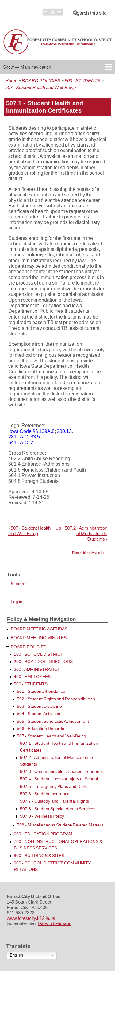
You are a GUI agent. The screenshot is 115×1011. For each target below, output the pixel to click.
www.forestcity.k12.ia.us (31, 918)
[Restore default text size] (52, 14)
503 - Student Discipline (39, 706)
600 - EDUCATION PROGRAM (43, 834)
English (16, 955)
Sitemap (19, 583)
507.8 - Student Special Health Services (57, 809)
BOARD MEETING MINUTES (39, 638)
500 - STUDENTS (82, 80)
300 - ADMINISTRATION (37, 669)
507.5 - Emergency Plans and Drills (53, 786)
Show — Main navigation (27, 67)
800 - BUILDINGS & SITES (39, 855)
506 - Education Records (40, 728)
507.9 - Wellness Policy (42, 816)
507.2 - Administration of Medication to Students (86, 533)
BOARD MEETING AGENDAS (39, 629)
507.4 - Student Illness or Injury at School (59, 779)
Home (11, 80)
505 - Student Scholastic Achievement (53, 721)
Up (58, 528)
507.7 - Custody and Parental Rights (54, 801)
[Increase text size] (59, 14)
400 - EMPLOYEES (32, 676)
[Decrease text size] (45, 14)
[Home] (58, 54)
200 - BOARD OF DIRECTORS (43, 661)
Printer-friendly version (88, 552)
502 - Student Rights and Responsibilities (56, 699)
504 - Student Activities (38, 713)
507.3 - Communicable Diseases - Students (61, 771)
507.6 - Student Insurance (45, 794)
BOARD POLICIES (41, 80)
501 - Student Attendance (41, 691)
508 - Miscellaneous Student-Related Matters (60, 825)
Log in (16, 601)
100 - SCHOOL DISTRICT (38, 654)
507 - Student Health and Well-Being (40, 87)
